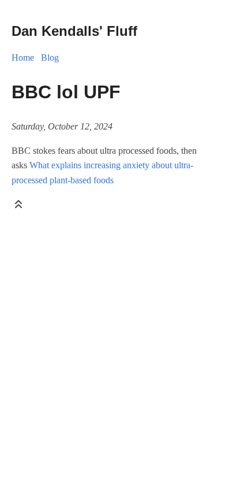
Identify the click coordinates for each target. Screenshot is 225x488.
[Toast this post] (18, 206)
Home (23, 57)
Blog (50, 57)
